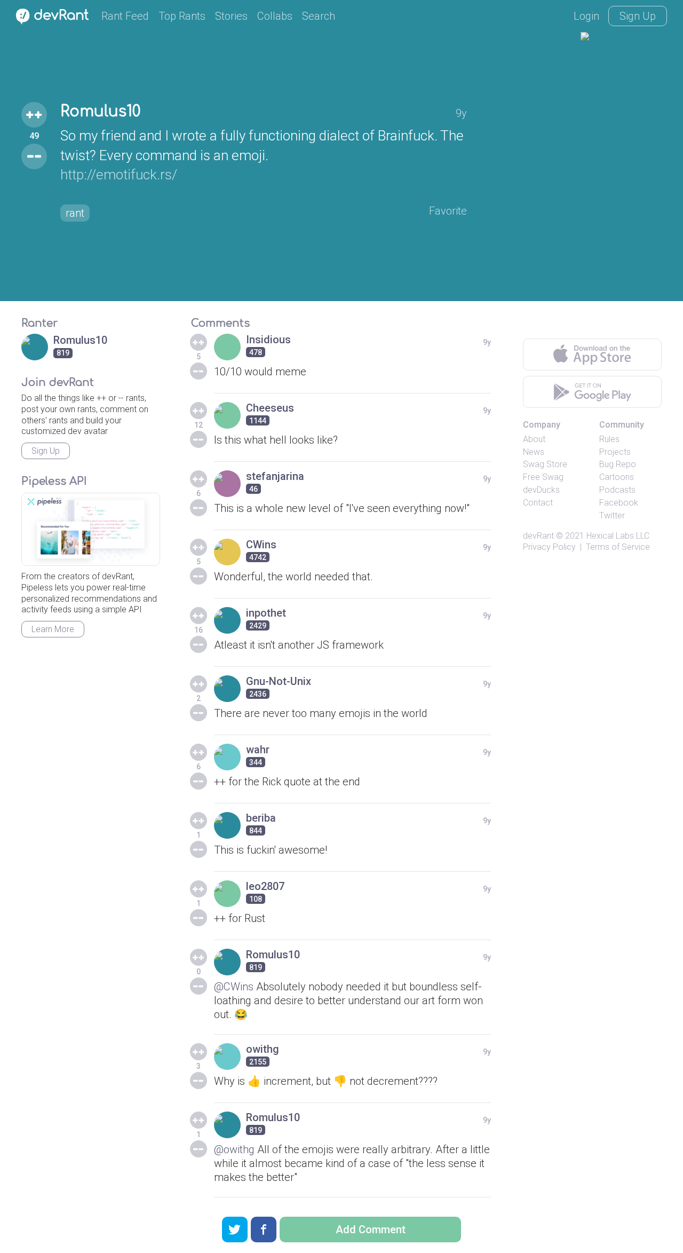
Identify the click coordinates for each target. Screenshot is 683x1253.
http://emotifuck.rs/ (118, 175)
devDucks (541, 490)
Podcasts (617, 490)
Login (586, 16)
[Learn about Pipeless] (90, 529)
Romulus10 (100, 111)
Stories (231, 16)
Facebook (618, 503)
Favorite (448, 210)
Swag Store (545, 464)
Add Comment (371, 1229)
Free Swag (543, 477)
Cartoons (616, 477)
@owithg (234, 1149)
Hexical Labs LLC (617, 536)
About (534, 439)
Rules (609, 439)
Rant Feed (125, 16)
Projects (615, 452)
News (533, 452)
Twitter (612, 515)
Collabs (274, 16)
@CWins (233, 986)
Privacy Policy (549, 547)
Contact (538, 503)
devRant (538, 536)
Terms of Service (618, 547)
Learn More (52, 629)
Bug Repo (617, 464)
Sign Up (638, 16)
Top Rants (181, 16)
